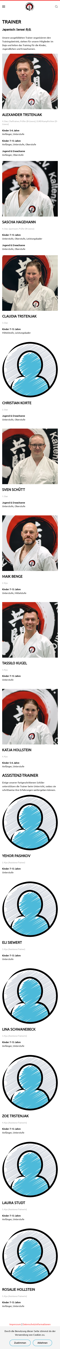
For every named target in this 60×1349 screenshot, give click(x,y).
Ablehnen (42, 1343)
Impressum (15, 1324)
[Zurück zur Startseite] (30, 6)
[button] (3, 6)
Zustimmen (20, 1343)
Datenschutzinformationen (37, 1324)
